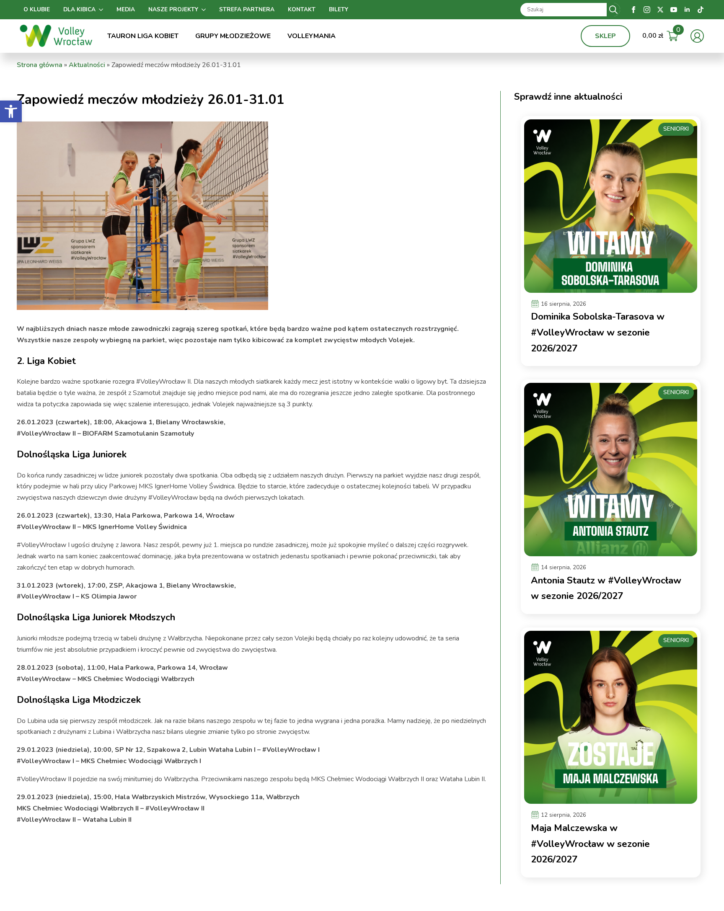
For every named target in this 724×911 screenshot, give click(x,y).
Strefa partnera (246, 9)
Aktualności (87, 65)
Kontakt (301, 9)
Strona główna (39, 65)
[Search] (613, 9)
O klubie (36, 9)
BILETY (338, 9)
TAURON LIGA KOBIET (142, 36)
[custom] (700, 9)
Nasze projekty (173, 9)
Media (125, 9)
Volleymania (311, 36)
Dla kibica (79, 9)
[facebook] (633, 9)
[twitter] (660, 9)
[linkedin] (687, 9)
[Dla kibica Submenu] (103, 9)
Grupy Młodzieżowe (233, 36)
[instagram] (647, 9)
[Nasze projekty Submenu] (205, 9)
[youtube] (673, 9)
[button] (11, 111)
